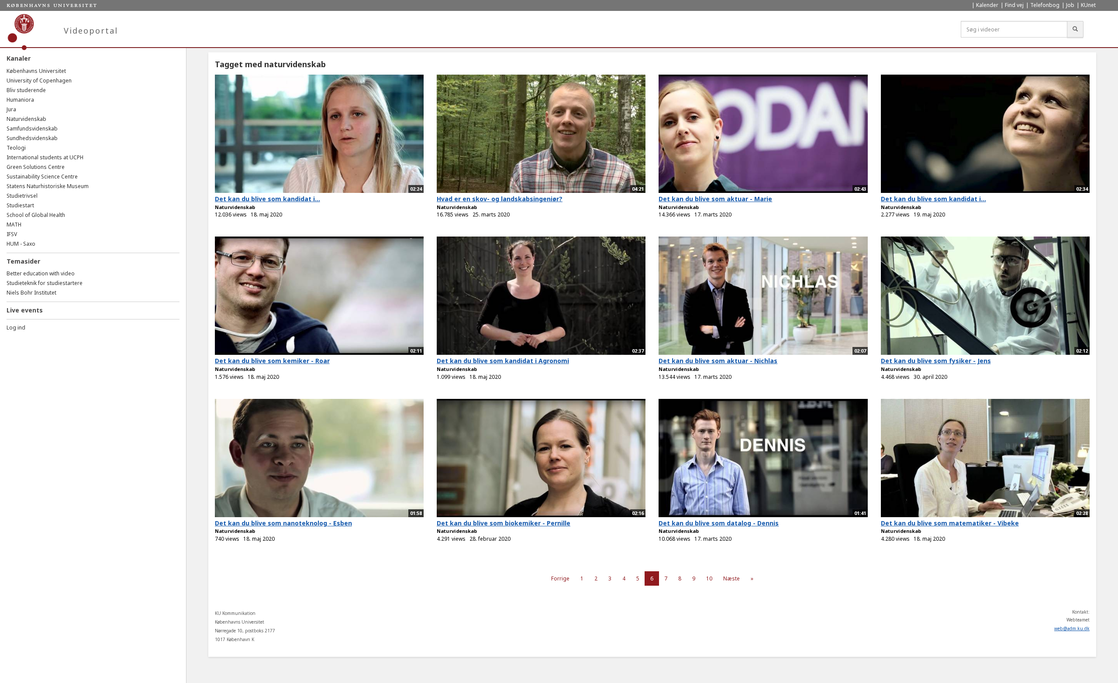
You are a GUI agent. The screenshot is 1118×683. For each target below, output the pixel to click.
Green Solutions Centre (36, 167)
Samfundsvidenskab (32, 128)
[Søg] (1075, 29)
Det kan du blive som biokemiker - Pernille (503, 523)
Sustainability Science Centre (42, 176)
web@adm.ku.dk (1072, 628)
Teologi (16, 147)
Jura (11, 109)
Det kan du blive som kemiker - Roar (272, 361)
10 (709, 578)
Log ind (16, 327)
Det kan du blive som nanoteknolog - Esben (283, 523)
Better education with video (41, 273)
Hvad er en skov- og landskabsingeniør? (499, 199)
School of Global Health (36, 215)
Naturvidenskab (26, 119)
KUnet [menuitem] (1088, 5)
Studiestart (20, 205)
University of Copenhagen (39, 80)
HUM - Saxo (21, 243)
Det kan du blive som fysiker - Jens (936, 361)
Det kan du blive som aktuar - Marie (715, 199)
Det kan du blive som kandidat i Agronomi (503, 361)
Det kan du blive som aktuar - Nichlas (718, 361)
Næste (731, 578)
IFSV (12, 234)
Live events (25, 310)
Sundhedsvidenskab (32, 138)
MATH (14, 224)
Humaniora (20, 99)
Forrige (560, 578)
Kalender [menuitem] (987, 5)
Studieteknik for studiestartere (45, 283)
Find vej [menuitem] (1014, 5)
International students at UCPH (45, 157)
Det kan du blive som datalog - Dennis (719, 523)
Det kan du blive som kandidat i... (267, 199)
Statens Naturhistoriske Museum (48, 186)
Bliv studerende (26, 90)
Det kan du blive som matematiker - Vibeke (950, 523)
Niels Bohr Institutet (31, 292)
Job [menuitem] (1070, 5)
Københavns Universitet (36, 71)
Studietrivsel (22, 195)
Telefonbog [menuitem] (1044, 5)
